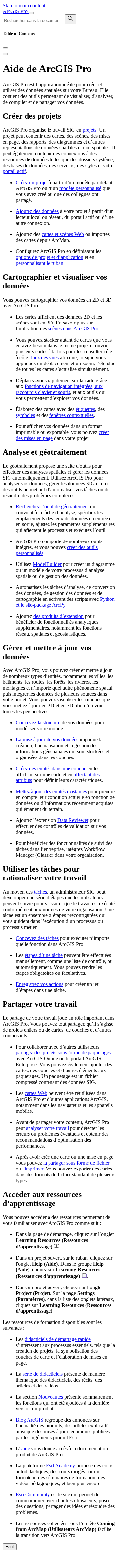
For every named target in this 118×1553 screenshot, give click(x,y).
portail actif (14, 171)
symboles (25, 415)
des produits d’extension (58, 616)
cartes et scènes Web (63, 234)
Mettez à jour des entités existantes (51, 791)
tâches (40, 891)
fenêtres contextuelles (71, 415)
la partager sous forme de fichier (76, 1163)
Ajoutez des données (37, 211)
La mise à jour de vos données (47, 739)
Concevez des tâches (37, 938)
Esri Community (33, 1494)
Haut (9, 1546)
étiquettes (85, 409)
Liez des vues (44, 357)
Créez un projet (32, 182)
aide (25, 1448)
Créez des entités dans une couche (51, 768)
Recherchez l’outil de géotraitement (52, 506)
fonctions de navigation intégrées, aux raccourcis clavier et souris (59, 389)
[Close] (5, 48)
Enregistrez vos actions (39, 984)
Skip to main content (24, 5)
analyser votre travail (47, 1128)
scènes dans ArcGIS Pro (73, 328)
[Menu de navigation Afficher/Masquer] (31, 13)
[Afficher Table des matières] (5, 54)
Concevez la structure (38, 722)
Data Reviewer (72, 820)
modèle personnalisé (80, 188)
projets (89, 130)
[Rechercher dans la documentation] (70, 19)
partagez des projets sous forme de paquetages (63, 1052)
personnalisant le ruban (39, 263)
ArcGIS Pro (16, 11)
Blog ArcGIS (29, 1420)
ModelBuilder (47, 564)
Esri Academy (60, 1465)
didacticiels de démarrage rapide (58, 1339)
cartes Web (36, 1093)
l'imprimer (32, 1168)
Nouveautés (50, 1397)
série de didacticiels (43, 1374)
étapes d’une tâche (44, 955)
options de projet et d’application (49, 257)
